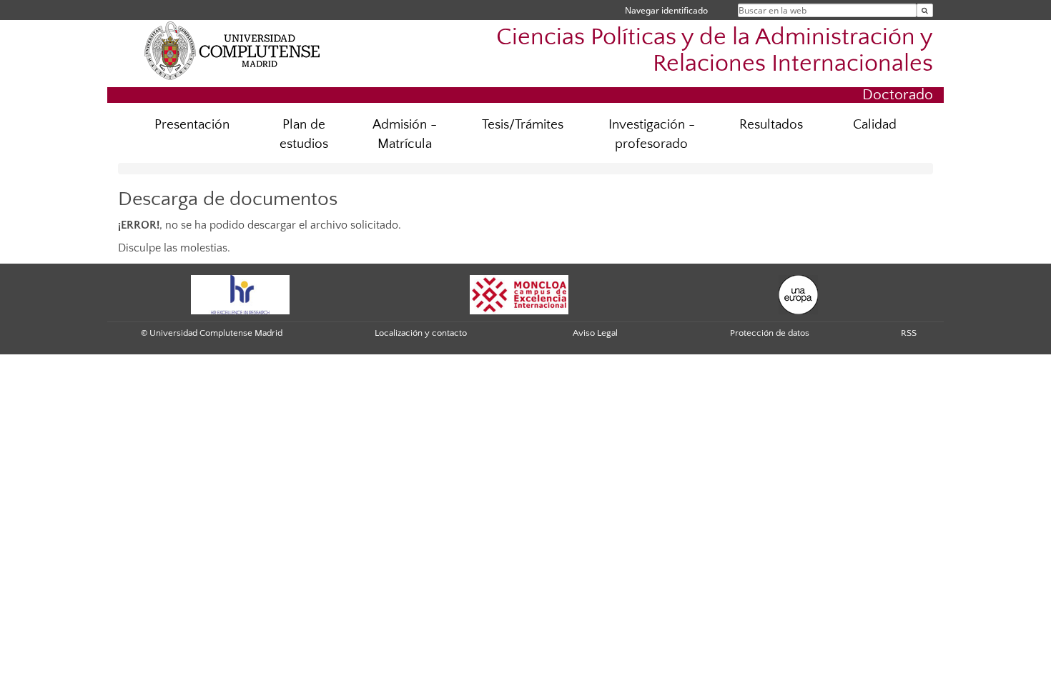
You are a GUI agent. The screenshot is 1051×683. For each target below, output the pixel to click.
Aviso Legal (595, 333)
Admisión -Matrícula (404, 134)
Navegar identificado (666, 10)
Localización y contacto (421, 333)
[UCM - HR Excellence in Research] (240, 294)
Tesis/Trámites (522, 124)
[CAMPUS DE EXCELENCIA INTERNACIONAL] (519, 294)
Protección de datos (769, 333)
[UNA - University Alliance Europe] (798, 294)
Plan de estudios (304, 134)
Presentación (192, 124)
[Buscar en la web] (925, 10)
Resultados (771, 124)
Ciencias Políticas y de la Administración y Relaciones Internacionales (714, 50)
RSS (909, 333)
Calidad (875, 124)
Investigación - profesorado (651, 134)
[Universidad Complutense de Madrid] (232, 50)
